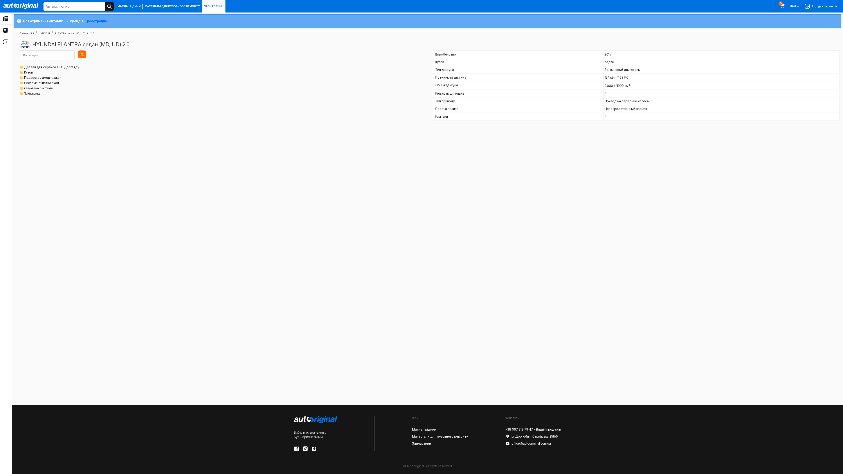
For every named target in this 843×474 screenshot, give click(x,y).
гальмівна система (38, 88)
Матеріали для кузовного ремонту (172, 6)
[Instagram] (305, 448)
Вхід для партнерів (824, 6)
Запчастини (213, 6)
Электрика (32, 93)
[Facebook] (296, 448)
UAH (793, 6)
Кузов (28, 72)
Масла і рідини (128, 6)
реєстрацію (97, 21)
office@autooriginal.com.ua (531, 443)
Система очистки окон (41, 83)
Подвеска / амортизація (42, 77)
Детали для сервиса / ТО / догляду (51, 67)
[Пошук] (109, 6)
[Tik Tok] (314, 448)
